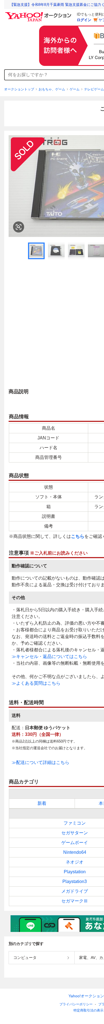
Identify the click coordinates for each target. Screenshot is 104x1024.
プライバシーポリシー (76, 1004)
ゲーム (75, 89)
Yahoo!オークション (86, 996)
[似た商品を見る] (18, 226)
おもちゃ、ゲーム (52, 89)
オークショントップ (19, 89)
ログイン (84, 20)
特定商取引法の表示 (88, 1010)
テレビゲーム (94, 89)
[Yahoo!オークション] (39, 13)
